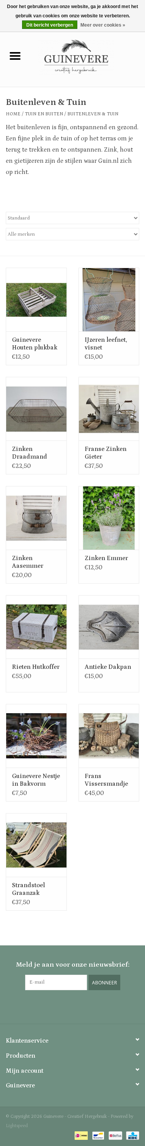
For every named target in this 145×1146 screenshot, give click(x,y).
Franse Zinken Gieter (105, 453)
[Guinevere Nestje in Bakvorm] (36, 736)
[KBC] (131, 1135)
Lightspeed (17, 1125)
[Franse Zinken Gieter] (109, 409)
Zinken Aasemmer (27, 562)
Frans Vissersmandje (106, 780)
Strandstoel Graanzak (28, 889)
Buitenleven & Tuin (92, 113)
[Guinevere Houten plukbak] (36, 299)
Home (13, 113)
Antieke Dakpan (108, 666)
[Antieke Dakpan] (109, 627)
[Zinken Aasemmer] (36, 518)
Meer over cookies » (102, 25)
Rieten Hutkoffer (36, 666)
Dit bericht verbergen (49, 25)
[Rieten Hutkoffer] (36, 627)
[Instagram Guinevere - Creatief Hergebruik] (73, 1006)
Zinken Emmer (106, 558)
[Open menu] (15, 55)
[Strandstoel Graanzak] (36, 845)
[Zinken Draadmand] (36, 409)
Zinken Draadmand (29, 453)
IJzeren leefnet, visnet (106, 343)
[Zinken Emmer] (109, 518)
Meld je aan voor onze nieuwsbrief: (73, 965)
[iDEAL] (80, 1135)
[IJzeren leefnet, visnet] (109, 299)
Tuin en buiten (44, 113)
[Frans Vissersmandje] (109, 736)
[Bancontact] (97, 1135)
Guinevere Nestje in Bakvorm (36, 780)
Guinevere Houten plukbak (34, 343)
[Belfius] (114, 1135)
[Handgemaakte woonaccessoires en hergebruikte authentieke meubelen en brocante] (87, 57)
